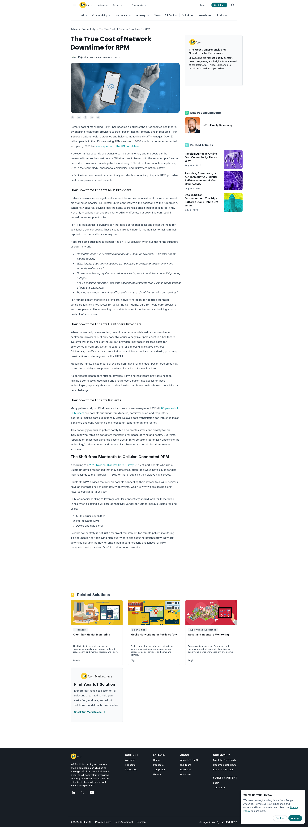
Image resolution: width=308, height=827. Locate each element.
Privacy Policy (103, 821)
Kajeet (82, 57)
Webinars (130, 760)
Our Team (185, 764)
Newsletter (205, 15)
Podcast (222, 15)
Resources (131, 769)
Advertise (103, 5)
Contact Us (219, 787)
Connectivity (88, 29)
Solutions (187, 15)
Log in (203, 5)
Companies (159, 769)
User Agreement (124, 821)
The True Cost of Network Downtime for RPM (124, 29)
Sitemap (141, 821)
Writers (157, 774)
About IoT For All (189, 760)
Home (156, 760)
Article (74, 29)
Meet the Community (224, 760)
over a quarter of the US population (116, 146)
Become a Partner (223, 769)
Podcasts (130, 764)
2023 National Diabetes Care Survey (111, 465)
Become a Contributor (225, 764)
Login (216, 782)
